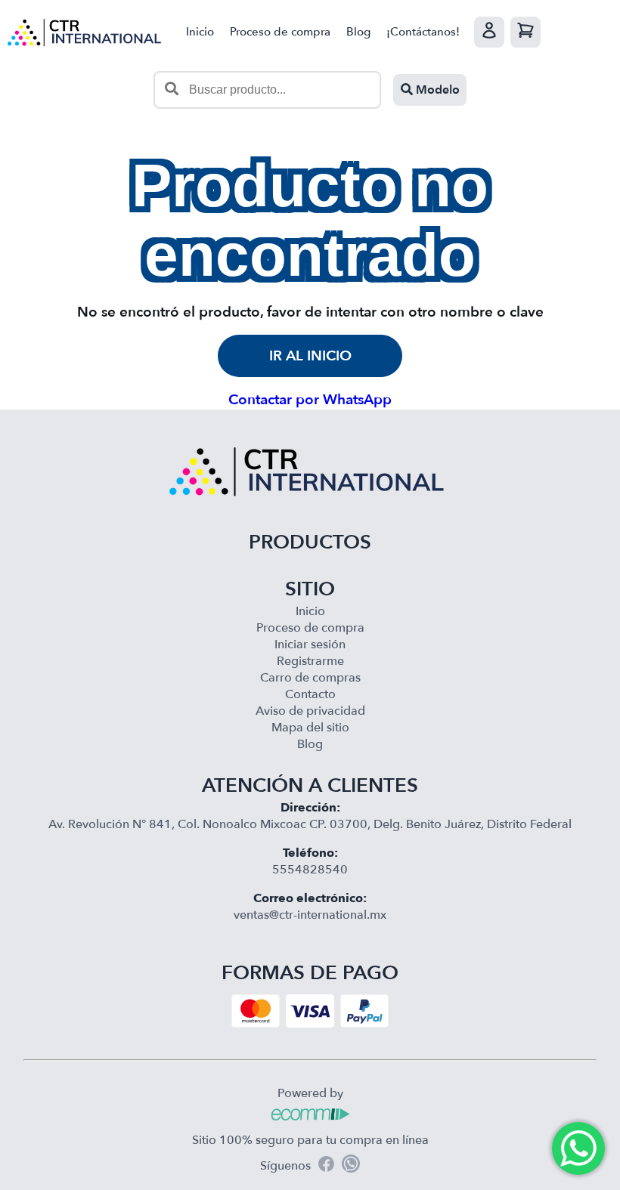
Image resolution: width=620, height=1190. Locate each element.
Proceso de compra (280, 31)
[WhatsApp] (351, 1165)
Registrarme (310, 661)
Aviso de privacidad (310, 711)
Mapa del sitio (310, 727)
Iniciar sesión (310, 644)
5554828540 (310, 869)
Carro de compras (310, 677)
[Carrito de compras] (525, 32)
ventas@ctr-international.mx (310, 915)
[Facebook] (326, 1166)
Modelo (436, 90)
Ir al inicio (310, 356)
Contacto (310, 694)
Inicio (200, 31)
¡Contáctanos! (423, 31)
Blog (358, 31)
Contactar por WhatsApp (310, 400)
